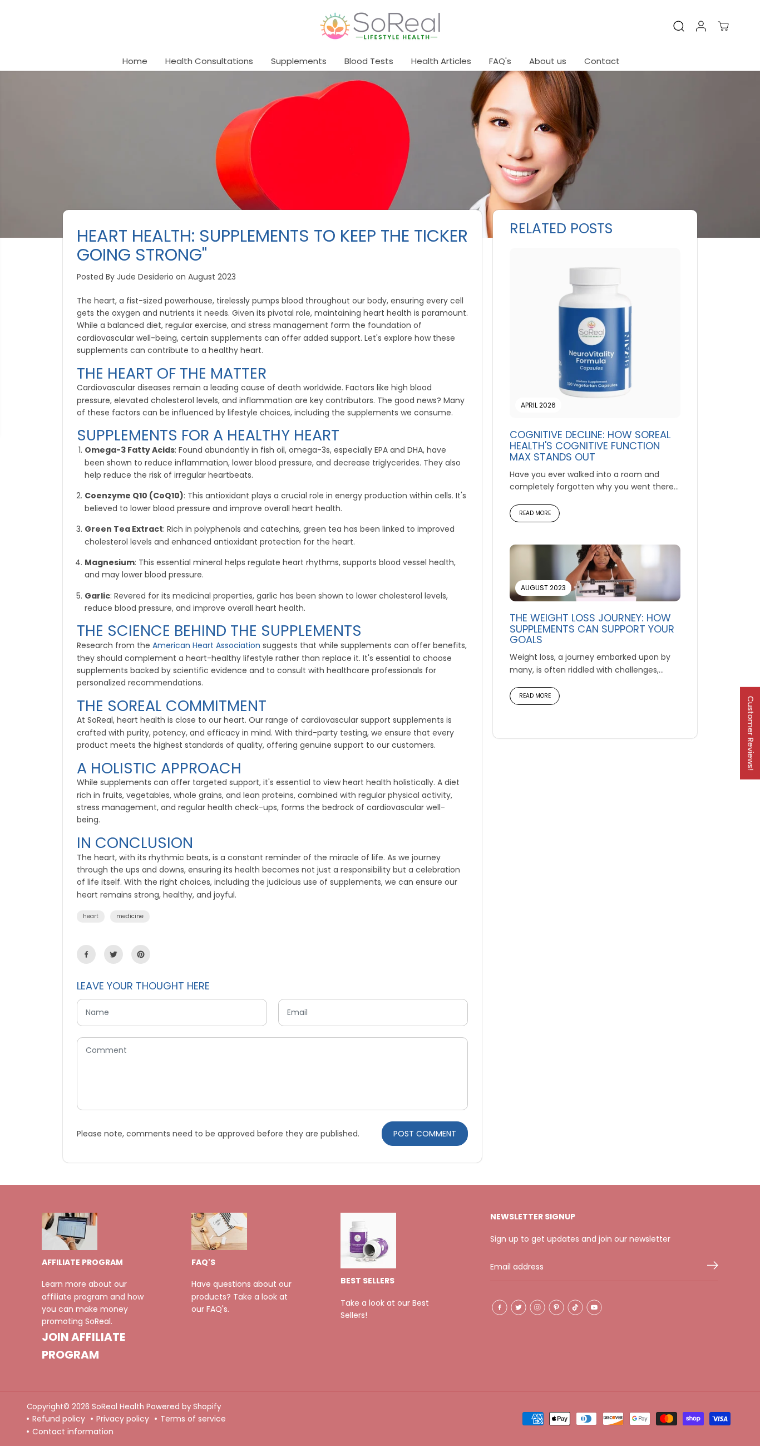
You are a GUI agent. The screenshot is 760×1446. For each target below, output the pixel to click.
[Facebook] (86, 954)
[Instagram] (537, 1307)
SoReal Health (118, 1406)
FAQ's (500, 61)
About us (547, 61)
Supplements (299, 61)
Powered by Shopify (183, 1406)
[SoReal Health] (380, 26)
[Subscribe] (712, 1267)
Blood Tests (368, 61)
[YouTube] (594, 1307)
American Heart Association (206, 645)
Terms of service (193, 1418)
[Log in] (701, 26)
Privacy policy (122, 1418)
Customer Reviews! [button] (750, 732)
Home (134, 61)
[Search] (679, 26)
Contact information (72, 1431)
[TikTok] (575, 1307)
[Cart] (723, 26)
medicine (130, 916)
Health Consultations (209, 61)
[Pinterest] (140, 954)
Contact (602, 61)
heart (90, 916)
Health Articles (441, 61)
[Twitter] (113, 954)
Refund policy (58, 1418)
